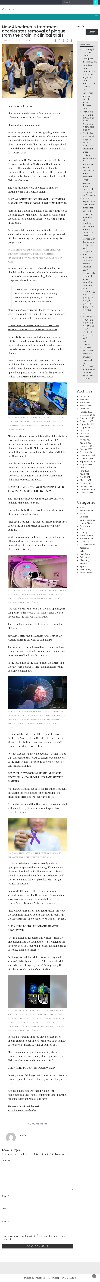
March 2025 (85, 443)
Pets (82, 551)
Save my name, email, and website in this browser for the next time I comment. (34, 1237)
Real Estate (85, 554)
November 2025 (87, 418)
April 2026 (85, 402)
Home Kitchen (86, 538)
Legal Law (84, 542)
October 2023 (86, 492)
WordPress (40, 1278)
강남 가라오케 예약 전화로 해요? (88, 127)
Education (85, 526)
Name (5, 1196)
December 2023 (87, 489)
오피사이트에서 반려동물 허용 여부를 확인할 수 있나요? (89, 322)
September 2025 (87, 424)
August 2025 (86, 427)
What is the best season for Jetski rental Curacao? (88, 338)
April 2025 (85, 440)
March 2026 (85, 406)
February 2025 (87, 446)
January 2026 (86, 412)
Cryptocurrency (87, 520)
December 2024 (87, 452)
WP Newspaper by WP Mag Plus (62, 1278)
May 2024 (84, 474)
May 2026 (84, 399)
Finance (83, 529)
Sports (83, 566)
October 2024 (86, 458)
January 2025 (86, 449)
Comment (7, 1160)
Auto (82, 514)
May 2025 (84, 437)
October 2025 (86, 421)
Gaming (83, 532)
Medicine (84, 548)
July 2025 (84, 430)
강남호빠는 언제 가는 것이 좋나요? (88, 136)
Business (84, 517)
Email (5, 1209)
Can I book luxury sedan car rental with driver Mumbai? (89, 372)
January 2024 (86, 486)
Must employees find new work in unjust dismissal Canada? (88, 99)
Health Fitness (25, 41)
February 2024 (86, 483)
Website (6, 1221)
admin (23, 1135)
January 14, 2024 (10, 41)
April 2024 (85, 477)
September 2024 (87, 461)
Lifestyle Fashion (88, 545)
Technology (85, 569)
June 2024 (84, 471)
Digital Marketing (88, 523)
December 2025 (87, 415)
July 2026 (84, 396)
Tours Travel (86, 573)
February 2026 (87, 409)
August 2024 (86, 465)
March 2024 (85, 480)
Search (80, 26)
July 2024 (84, 468)
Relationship (86, 557)
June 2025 (84, 433)
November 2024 (87, 455)
